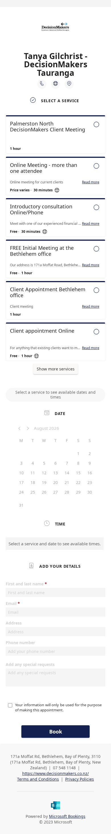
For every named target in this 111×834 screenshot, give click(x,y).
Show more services (56, 369)
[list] (55, 239)
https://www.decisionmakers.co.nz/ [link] (55, 773)
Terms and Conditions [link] (38, 779)
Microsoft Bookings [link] (67, 816)
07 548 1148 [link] (64, 767)
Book (55, 731)
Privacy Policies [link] (79, 779)
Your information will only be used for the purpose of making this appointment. (58, 707)
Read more (90, 182)
